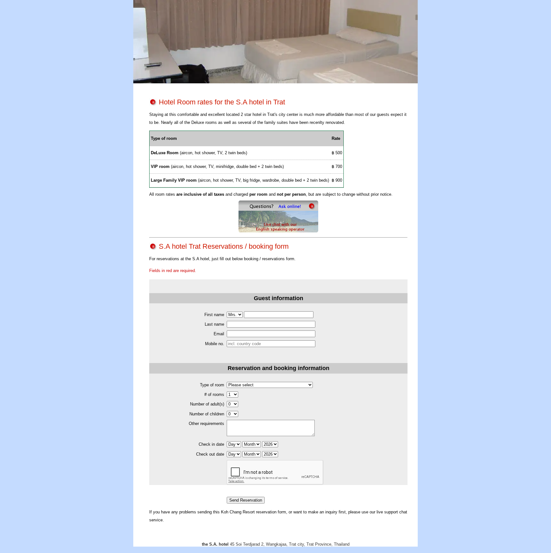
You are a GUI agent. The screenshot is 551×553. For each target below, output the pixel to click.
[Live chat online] (278, 231)
